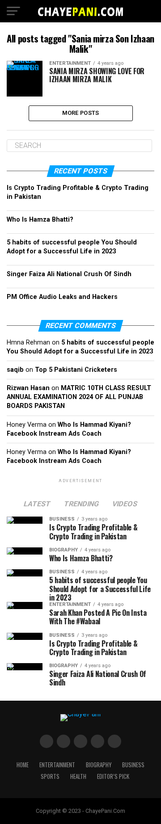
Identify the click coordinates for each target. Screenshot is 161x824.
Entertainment (57, 765)
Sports (50, 776)
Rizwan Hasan (28, 388)
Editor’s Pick (113, 776)
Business (133, 765)
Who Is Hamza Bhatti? (40, 219)
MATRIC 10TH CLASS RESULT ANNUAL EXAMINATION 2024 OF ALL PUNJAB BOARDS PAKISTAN (79, 397)
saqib (15, 370)
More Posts (80, 112)
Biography (98, 765)
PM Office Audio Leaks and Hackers (62, 297)
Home (23, 765)
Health (78, 776)
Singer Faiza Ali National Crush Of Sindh (69, 274)
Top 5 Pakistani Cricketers (76, 370)
